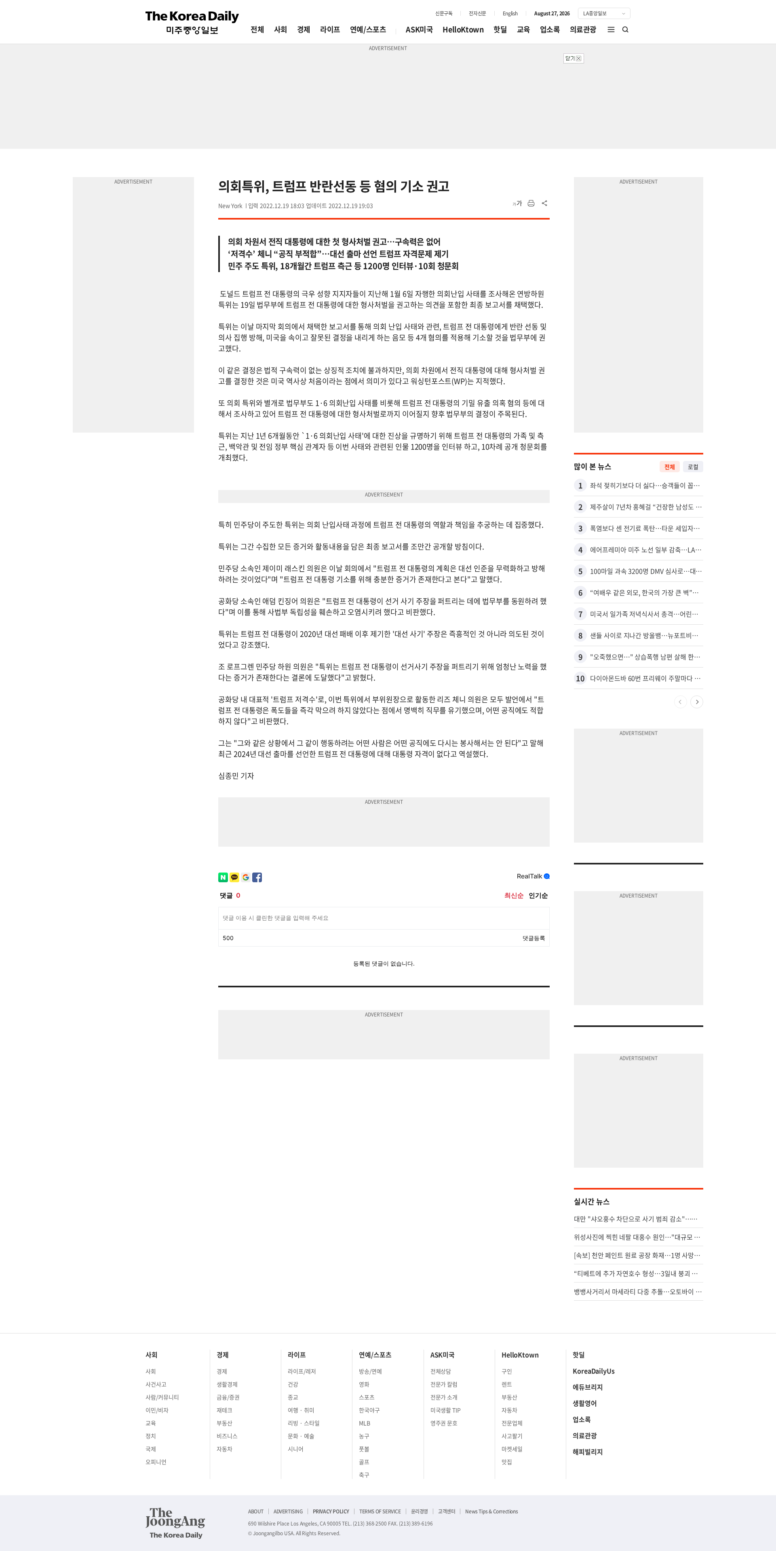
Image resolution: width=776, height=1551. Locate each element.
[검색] (625, 29)
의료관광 (583, 29)
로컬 (693, 467)
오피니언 (156, 1462)
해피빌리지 (588, 1451)
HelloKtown (463, 29)
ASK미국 (419, 29)
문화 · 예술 (301, 1436)
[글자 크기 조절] (517, 203)
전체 (257, 29)
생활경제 (227, 1384)
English (510, 13)
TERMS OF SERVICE (380, 1511)
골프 (364, 1462)
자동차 (224, 1449)
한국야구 (369, 1410)
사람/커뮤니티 (162, 1397)
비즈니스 (227, 1436)
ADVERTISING (288, 1511)
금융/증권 (228, 1397)
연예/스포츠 (368, 29)
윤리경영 (419, 1511)
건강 (293, 1384)
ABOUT (256, 1511)
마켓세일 (512, 1449)
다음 (696, 701)
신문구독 (443, 13)
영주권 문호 (444, 1423)
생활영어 (585, 1403)
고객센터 (446, 1511)
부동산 (224, 1423)
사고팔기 (512, 1436)
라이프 (330, 29)
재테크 (224, 1410)
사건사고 (156, 1384)
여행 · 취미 (301, 1410)
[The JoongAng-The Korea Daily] (175, 1523)
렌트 (507, 1384)
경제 (303, 29)
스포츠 (367, 1397)
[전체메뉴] (611, 29)
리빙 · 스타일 (304, 1423)
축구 (364, 1475)
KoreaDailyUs (594, 1371)
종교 (293, 1397)
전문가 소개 (444, 1397)
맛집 (507, 1462)
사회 (280, 29)
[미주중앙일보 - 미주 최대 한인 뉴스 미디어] (192, 22)
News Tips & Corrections (491, 1511)
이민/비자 (157, 1410)
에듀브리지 (588, 1387)
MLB (364, 1423)
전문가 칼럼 (444, 1384)
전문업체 (512, 1423)
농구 (364, 1436)
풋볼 (364, 1449)
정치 (151, 1436)
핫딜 (500, 29)
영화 (364, 1384)
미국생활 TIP (445, 1410)
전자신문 (477, 13)
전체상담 (440, 1371)
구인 (507, 1371)
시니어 (296, 1449)
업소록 (550, 29)
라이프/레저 (302, 1371)
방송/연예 (370, 1371)
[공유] (545, 203)
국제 (151, 1449)
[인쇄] (531, 203)
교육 (523, 29)
